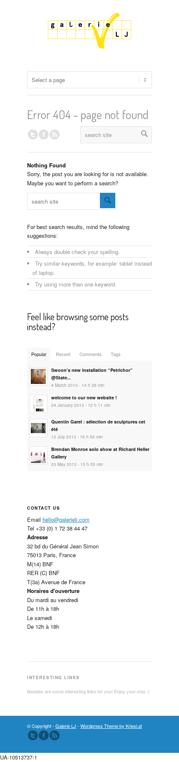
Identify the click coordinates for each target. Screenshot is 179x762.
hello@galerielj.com (66, 519)
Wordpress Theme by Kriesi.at (111, 725)
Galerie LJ (65, 725)
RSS (55, 134)
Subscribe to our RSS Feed (55, 735)
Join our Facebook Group (44, 134)
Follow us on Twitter (33, 134)
